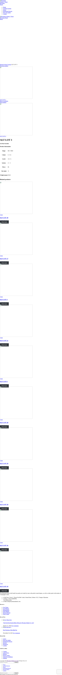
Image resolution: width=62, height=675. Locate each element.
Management (6, 610)
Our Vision (5, 607)
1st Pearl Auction (7, 64)
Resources (5, 644)
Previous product (4, 66)
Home (1, 64)
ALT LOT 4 (3, 136)
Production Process (7, 641)
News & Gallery (7, 640)
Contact (5, 645)
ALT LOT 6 (3, 381)
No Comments (15, 625)
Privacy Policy (6, 655)
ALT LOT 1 (3, 99)
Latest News (6, 652)
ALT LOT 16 (4, 545)
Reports (5, 643)
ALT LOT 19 (4, 586)
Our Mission (6, 608)
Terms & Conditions (8, 656)
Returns (5, 654)
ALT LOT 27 (4, 258)
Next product (3, 102)
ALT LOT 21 (4, 340)
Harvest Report (6, 612)
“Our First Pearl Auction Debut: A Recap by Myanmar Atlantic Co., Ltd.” (18, 622)
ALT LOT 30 (4, 218)
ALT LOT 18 (4, 504)
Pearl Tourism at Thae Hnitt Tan (10, 630)
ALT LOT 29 (4, 463)
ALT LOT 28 (4, 422)
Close (1, 214)
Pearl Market (6, 611)
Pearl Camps (6, 614)
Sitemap (5, 658)
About (4, 639)
